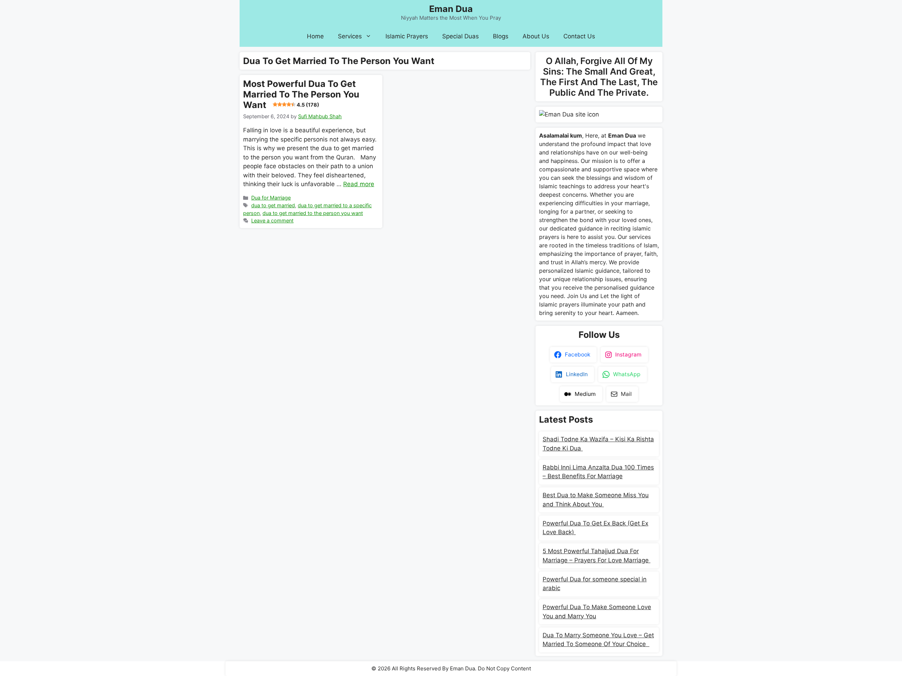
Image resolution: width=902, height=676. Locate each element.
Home (315, 36)
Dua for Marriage (271, 198)
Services (350, 36)
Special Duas (460, 36)
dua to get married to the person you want (312, 213)
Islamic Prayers (406, 36)
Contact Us (579, 36)
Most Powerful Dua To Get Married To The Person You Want (301, 94)
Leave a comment (272, 220)
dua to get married (273, 205)
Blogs (500, 36)
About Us (536, 36)
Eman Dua (451, 9)
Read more (358, 184)
